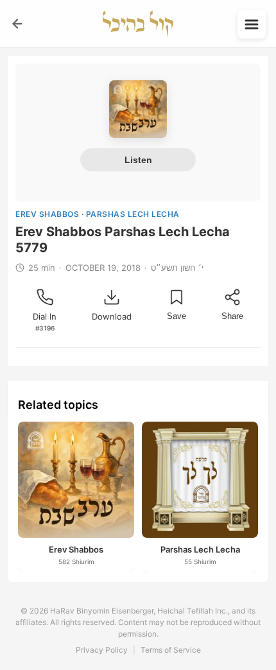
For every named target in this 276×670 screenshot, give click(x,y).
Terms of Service (171, 650)
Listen (138, 160)
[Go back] (17, 24)
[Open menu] (251, 24)
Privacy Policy (102, 650)
